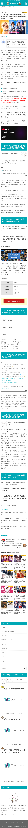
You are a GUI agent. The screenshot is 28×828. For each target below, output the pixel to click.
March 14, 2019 (6, 388)
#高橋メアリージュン (11, 378)
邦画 (3, 652)
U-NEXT (4, 509)
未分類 (3, 627)
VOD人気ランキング (7, 640)
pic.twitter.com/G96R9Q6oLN (9, 382)
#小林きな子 (20, 378)
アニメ (3, 661)
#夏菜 (3, 378)
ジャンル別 (4, 636)
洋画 (3, 657)
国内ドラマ (5, 535)
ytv (6, 36)
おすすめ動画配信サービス (8, 631)
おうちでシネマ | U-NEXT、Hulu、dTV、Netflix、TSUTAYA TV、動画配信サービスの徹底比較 (14, 825)
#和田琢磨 (8, 380)
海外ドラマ (4, 648)
